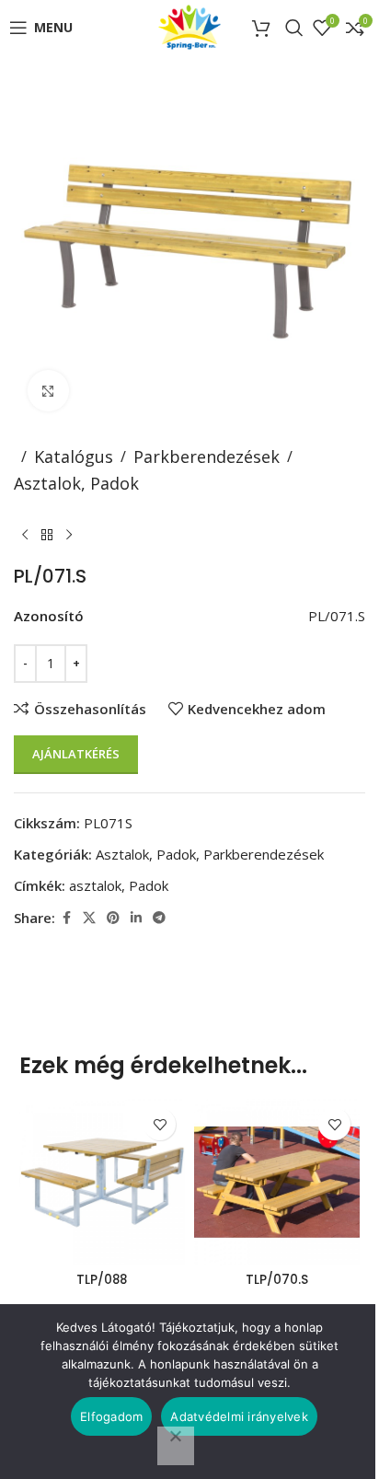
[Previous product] (25, 536)
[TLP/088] (102, 1182)
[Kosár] (264, 27)
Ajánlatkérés (76, 753)
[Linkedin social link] (136, 918)
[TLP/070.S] (277, 1182)
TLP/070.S (277, 1279)
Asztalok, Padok (76, 483)
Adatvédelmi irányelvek (239, 1416)
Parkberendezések (206, 456)
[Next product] (69, 536)
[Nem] (175, 1446)
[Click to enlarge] (48, 390)
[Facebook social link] (66, 918)
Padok (148, 885)
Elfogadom (111, 1416)
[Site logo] (190, 26)
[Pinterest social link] (113, 918)
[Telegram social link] (159, 918)
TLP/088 (101, 1279)
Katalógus (73, 456)
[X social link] (89, 918)
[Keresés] (294, 27)
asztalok (95, 885)
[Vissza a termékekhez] (47, 536)
